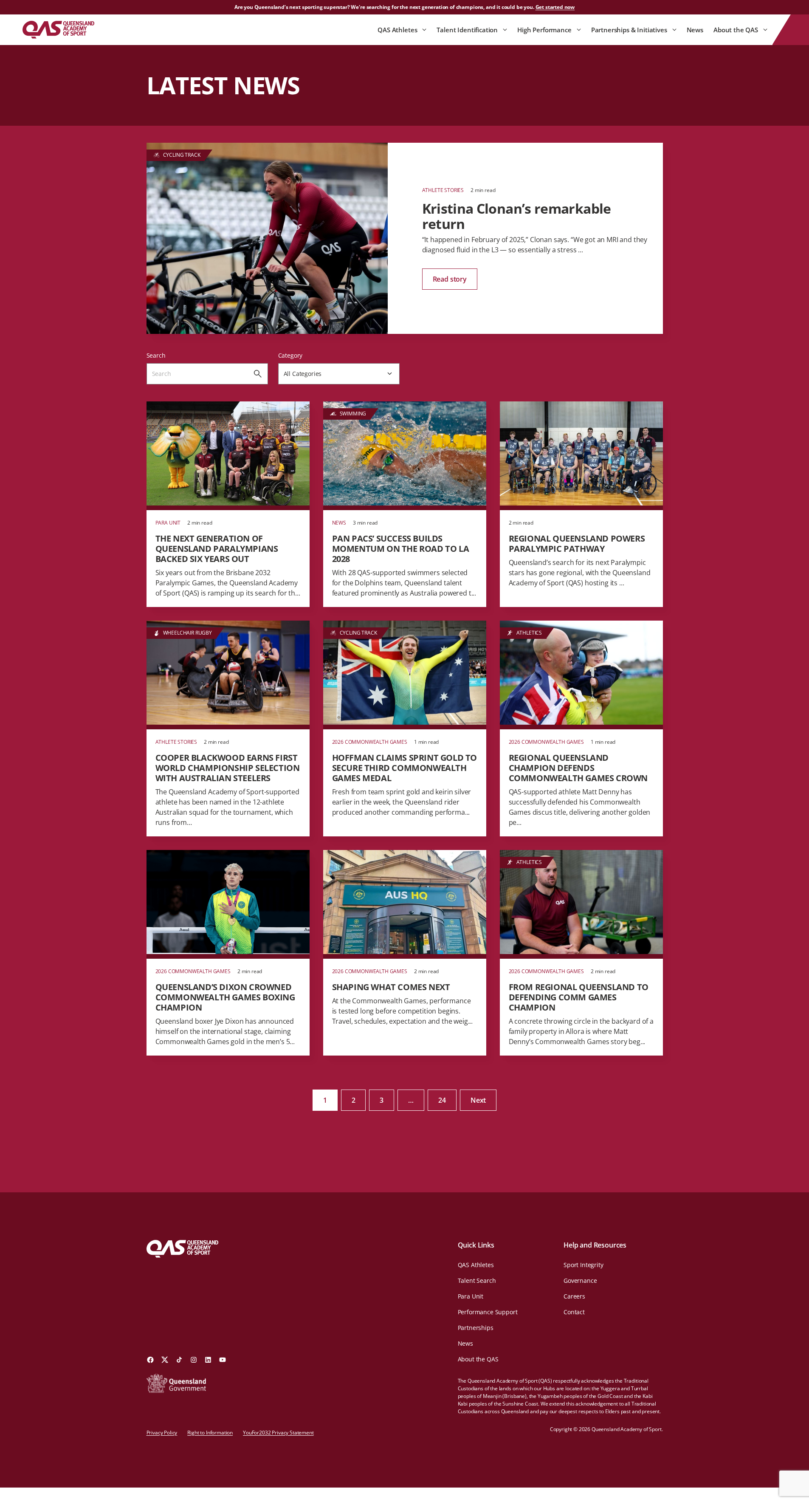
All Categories (303, 374)
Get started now (555, 7)
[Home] (58, 30)
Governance (580, 1280)
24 (442, 1100)
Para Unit (471, 1296)
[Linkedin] (208, 1360)
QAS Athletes (397, 29)
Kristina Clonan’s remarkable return (516, 215)
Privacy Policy (162, 1432)
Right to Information (210, 1432)
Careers (574, 1296)
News (695, 29)
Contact (574, 1312)
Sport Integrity (583, 1265)
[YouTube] (222, 1360)
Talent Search (477, 1280)
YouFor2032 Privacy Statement (278, 1432)
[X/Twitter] (165, 1360)
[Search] (258, 373)
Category (290, 355)
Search (156, 355)
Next (478, 1100)
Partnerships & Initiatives (629, 29)
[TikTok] (179, 1360)
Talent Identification (467, 29)
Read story (450, 279)
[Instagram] (193, 1360)
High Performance (544, 29)
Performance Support (488, 1312)
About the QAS (735, 29)
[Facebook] (150, 1360)
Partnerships (475, 1328)
